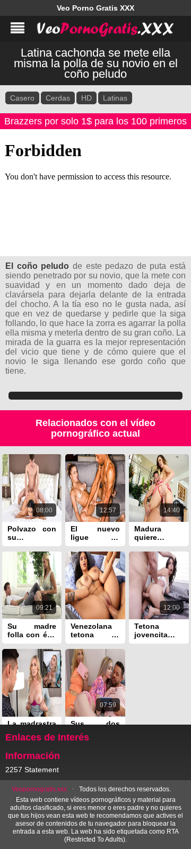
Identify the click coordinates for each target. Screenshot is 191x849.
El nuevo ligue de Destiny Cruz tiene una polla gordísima (95, 533)
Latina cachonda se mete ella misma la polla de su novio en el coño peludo (96, 63)
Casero (22, 98)
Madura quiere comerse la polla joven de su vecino (159, 533)
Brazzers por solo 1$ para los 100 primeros (95, 121)
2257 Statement (32, 769)
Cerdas (58, 98)
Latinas (115, 98)
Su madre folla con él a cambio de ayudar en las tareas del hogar (32, 630)
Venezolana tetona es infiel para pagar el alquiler (95, 630)
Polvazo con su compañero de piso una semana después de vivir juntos (32, 533)
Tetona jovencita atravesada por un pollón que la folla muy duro (159, 630)
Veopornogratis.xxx (39, 789)
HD (86, 98)
